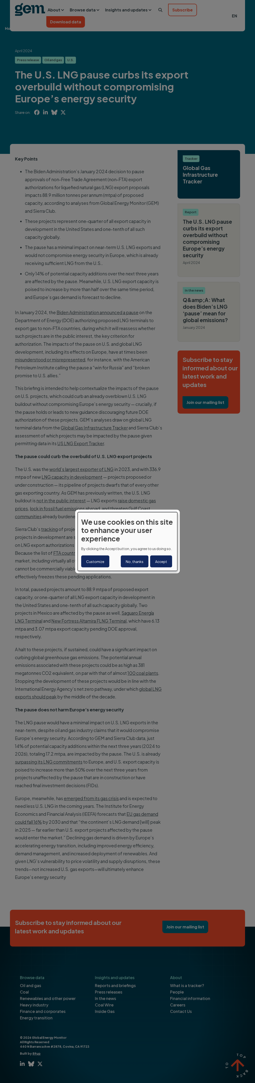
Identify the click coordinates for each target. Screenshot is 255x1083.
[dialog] (127, 541)
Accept (161, 561)
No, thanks (134, 561)
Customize (95, 561)
